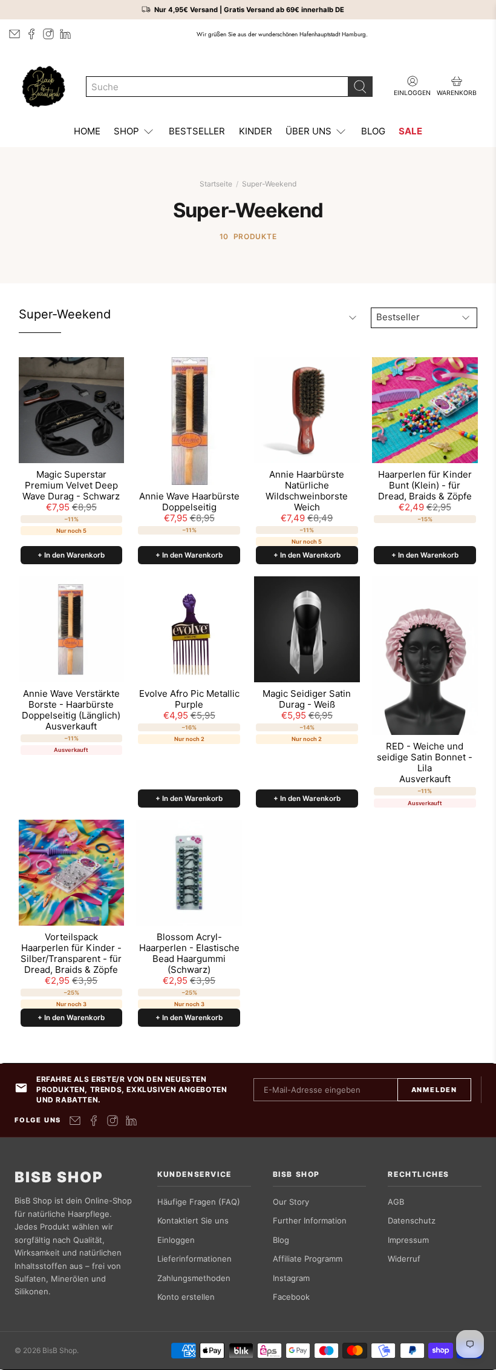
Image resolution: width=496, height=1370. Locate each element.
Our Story (291, 1202)
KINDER (255, 131)
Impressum (408, 1240)
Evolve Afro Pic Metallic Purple (189, 699)
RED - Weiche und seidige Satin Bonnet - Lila (424, 757)
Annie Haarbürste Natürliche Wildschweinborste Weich (307, 491)
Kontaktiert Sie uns (193, 1220)
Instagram (291, 1278)
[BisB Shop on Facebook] (31, 33)
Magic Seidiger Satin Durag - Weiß (307, 699)
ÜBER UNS (308, 131)
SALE (410, 131)
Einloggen (176, 1240)
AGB (396, 1202)
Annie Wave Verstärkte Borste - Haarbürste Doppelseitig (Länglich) (71, 704)
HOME (87, 131)
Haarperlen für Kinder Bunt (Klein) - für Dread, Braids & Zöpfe (425, 485)
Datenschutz (412, 1220)
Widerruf (404, 1258)
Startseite (216, 183)
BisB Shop (59, 1177)
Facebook (291, 1297)
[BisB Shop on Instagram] (48, 33)
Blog (281, 1240)
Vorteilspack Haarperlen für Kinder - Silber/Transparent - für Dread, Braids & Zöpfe (71, 953)
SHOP (126, 131)
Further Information (310, 1220)
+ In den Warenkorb (71, 555)
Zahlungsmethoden (193, 1278)
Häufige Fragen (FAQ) (198, 1202)
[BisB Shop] (43, 86)
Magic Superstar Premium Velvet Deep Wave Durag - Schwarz (71, 485)
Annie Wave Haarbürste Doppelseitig (189, 502)
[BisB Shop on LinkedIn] (65, 33)
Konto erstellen (186, 1297)
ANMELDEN (434, 1089)
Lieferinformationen (194, 1258)
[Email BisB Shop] (14, 33)
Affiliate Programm (307, 1258)
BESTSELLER (197, 131)
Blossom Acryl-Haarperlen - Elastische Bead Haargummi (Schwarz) (189, 953)
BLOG (373, 131)
